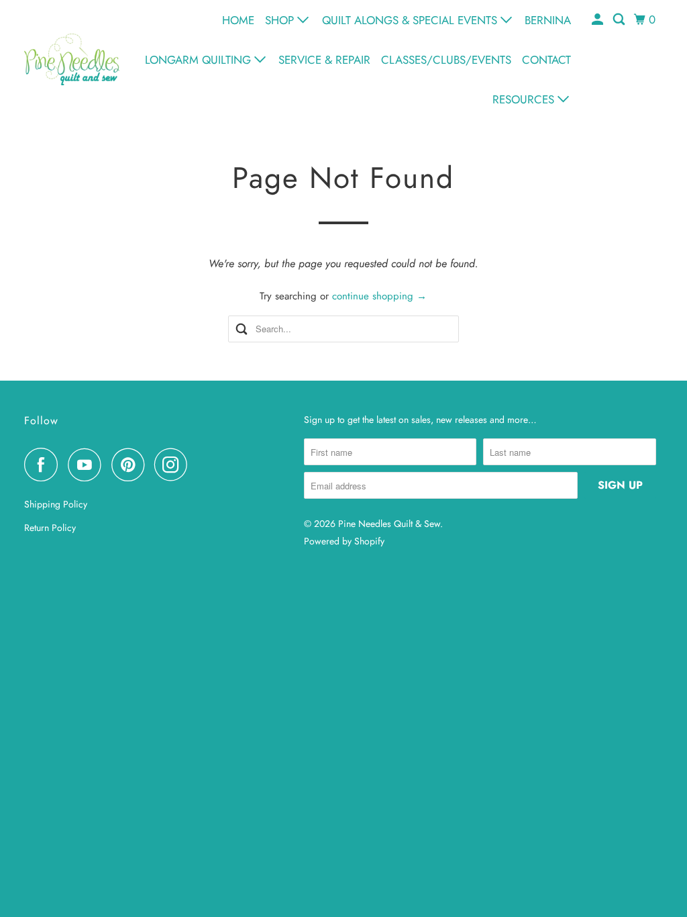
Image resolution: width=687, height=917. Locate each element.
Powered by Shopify (344, 541)
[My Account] (598, 20)
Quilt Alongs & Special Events (411, 20)
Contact (546, 60)
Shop (281, 20)
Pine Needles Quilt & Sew (389, 523)
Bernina (548, 20)
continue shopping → (379, 296)
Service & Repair (324, 60)
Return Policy (50, 527)
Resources (525, 99)
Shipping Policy (55, 504)
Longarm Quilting (199, 60)
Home (238, 20)
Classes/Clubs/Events (446, 60)
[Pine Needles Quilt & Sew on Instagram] (174, 464)
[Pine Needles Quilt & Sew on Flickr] (201, 464)
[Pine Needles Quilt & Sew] (71, 59)
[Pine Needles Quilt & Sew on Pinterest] (131, 464)
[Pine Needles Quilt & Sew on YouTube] (88, 464)
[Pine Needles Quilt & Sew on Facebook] (44, 464)
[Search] (620, 20)
